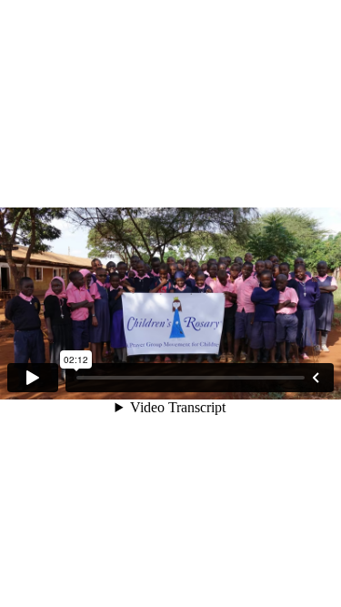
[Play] (32, 377)
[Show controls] (315, 378)
